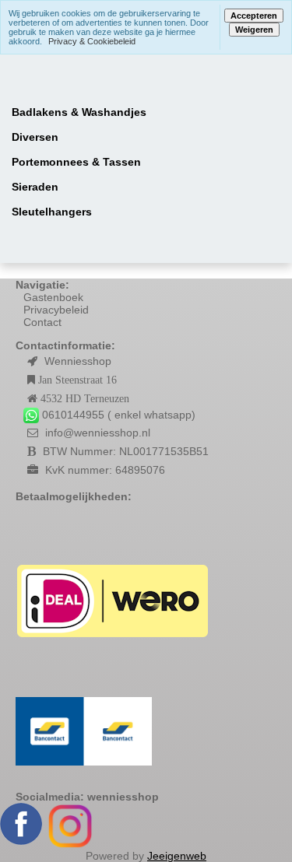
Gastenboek (53, 297)
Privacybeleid (56, 309)
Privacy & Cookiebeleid (91, 41)
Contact (42, 322)
